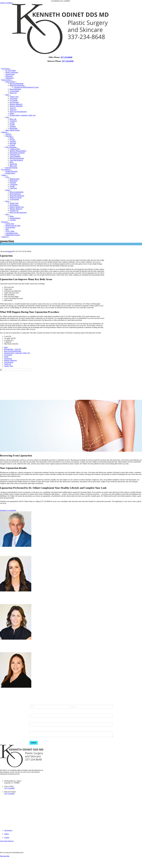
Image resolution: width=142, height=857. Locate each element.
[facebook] (0, 777)
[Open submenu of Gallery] (7, 175)
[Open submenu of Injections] (13, 136)
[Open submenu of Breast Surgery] (16, 82)
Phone (31, 712)
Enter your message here (38, 730)
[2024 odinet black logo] (60, 53)
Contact (6, 837)
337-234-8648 (66, 57)
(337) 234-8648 (9, 788)
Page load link (4, 856)
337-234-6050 (67, 61)
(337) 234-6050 (9, 794)
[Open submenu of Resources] (9, 222)
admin (10, 251)
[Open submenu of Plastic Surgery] (12, 80)
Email (35, 721)
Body (6, 347)
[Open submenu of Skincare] (8, 132)
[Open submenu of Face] (9, 117)
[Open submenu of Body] (10, 95)
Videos (6, 834)
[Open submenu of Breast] (10, 190)
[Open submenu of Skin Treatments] (17, 147)
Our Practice (8, 830)
